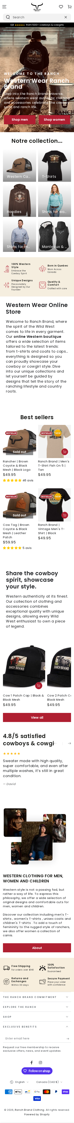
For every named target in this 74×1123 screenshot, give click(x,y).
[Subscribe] (69, 1038)
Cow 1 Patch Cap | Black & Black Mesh (23, 697)
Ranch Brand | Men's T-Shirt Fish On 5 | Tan (53, 465)
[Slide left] (58, 743)
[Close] (65, 17)
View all (37, 717)
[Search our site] (8, 17)
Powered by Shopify (37, 1114)
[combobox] (32, 17)
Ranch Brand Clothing (29, 1110)
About (37, 948)
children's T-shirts (17, 923)
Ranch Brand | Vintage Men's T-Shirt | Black (51, 529)
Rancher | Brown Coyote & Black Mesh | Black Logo (17, 465)
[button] (12, 480)
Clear (57, 17)
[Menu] (4, 6)
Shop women (54, 119)
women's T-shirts (27, 919)
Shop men (20, 119)
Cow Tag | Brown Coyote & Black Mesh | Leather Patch (16, 531)
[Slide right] (66, 743)
